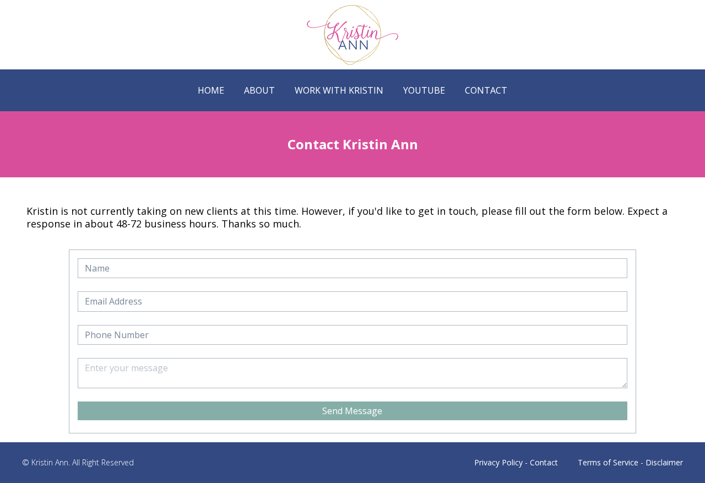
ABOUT (259, 90)
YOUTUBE (424, 90)
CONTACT (486, 90)
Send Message (352, 411)
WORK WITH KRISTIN (339, 90)
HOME (211, 90)
